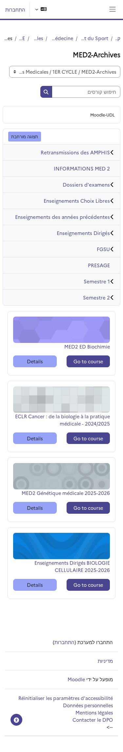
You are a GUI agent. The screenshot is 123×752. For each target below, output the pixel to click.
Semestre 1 (97, 281)
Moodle (76, 679)
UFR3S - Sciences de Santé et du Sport (94, 38)
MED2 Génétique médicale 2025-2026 (66, 492)
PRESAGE (99, 265)
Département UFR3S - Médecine (61, 38)
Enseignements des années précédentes (62, 216)
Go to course (88, 361)
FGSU (103, 249)
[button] (41, 9)
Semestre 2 (96, 297)
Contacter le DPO (92, 719)
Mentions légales (94, 712)
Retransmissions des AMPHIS (75, 152)
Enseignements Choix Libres (77, 200)
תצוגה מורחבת (24, 136)
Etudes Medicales (37, 38)
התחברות (15, 9)
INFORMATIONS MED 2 (82, 168)
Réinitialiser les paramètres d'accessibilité (65, 697)
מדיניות (105, 660)
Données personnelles (88, 705)
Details (35, 361)
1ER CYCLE (22, 38)
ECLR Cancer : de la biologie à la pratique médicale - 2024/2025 (62, 420)
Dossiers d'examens (86, 184)
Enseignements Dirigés (83, 232)
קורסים (117, 38)
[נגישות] (16, 720)
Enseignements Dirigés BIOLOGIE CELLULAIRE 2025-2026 (72, 566)
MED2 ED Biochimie (87, 346)
